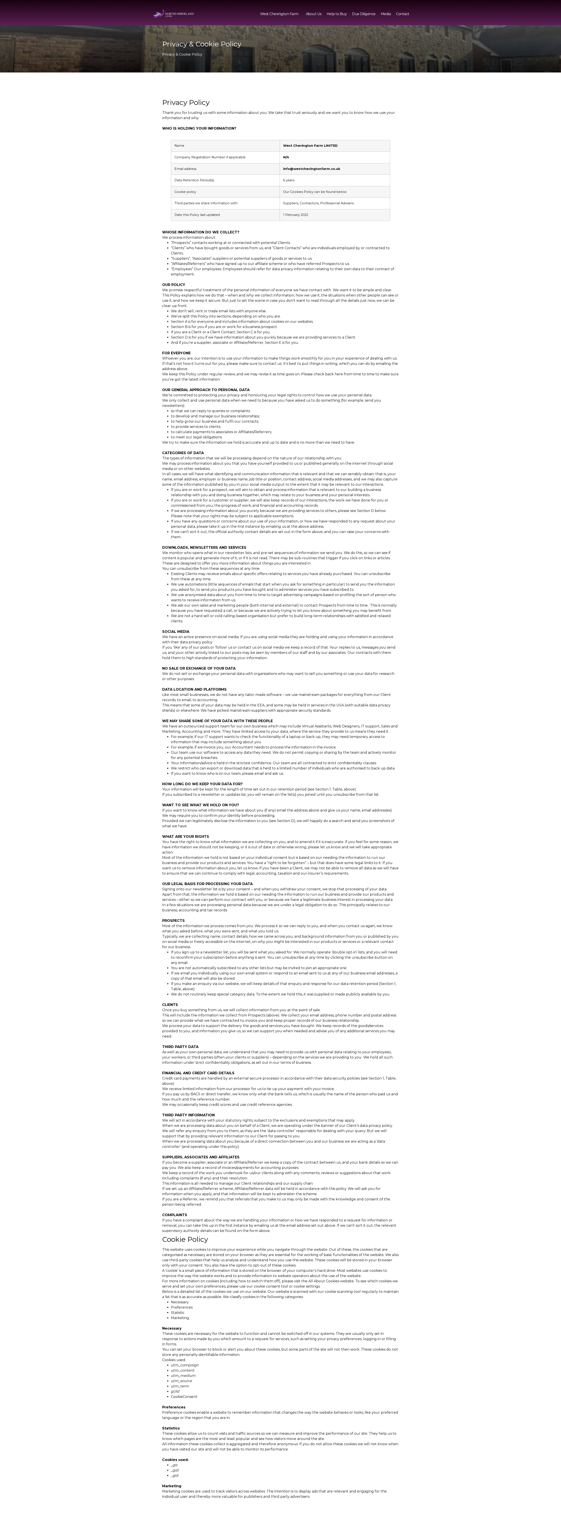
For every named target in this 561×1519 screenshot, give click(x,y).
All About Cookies (323, 1281)
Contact (402, 14)
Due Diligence (364, 14)
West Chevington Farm (279, 14)
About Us (313, 14)
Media (386, 14)
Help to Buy (337, 14)
